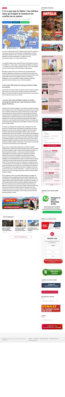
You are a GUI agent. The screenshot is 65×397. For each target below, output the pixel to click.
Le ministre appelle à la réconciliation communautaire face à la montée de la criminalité (55, 92)
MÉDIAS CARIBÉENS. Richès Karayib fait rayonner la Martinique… (7, 229)
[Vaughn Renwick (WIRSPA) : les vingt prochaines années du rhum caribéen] (20, 223)
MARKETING (36, 338)
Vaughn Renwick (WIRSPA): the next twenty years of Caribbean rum (51, 74)
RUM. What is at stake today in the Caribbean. (55, 85)
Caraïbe (44, 70)
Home (3, 5)
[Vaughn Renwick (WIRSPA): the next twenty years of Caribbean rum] (52, 65)
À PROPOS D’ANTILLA (33, 340)
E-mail (53, 245)
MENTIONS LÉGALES (44, 338)
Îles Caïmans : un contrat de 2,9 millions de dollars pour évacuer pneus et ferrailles (55, 100)
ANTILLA (5, 339)
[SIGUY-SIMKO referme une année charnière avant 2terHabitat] (33, 223)
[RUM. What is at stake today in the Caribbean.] (45, 86)
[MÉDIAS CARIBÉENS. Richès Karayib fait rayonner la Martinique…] (7, 223)
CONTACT (30, 338)
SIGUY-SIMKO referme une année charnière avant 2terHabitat (33, 229)
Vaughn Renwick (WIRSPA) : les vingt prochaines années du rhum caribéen (20, 229)
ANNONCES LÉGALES (54, 338)
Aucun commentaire (27, 19)
